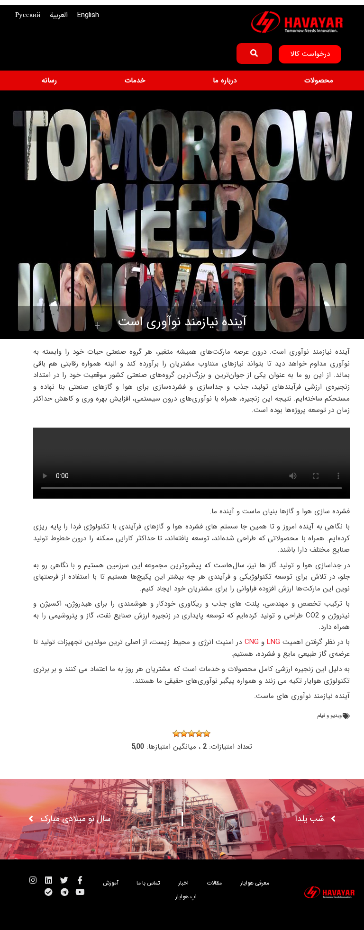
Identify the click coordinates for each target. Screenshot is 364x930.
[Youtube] (80, 892)
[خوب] (184, 733)
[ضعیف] (199, 733)
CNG (250, 642)
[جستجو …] (254, 53)
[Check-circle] (49, 892)
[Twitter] (64, 880)
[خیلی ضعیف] (206, 733)
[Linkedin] (49, 880)
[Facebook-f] (80, 880)
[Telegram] (64, 892)
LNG (272, 642)
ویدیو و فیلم (329, 716)
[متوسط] (191, 733)
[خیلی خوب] (176, 733)
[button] (313, 80)
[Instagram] (33, 880)
